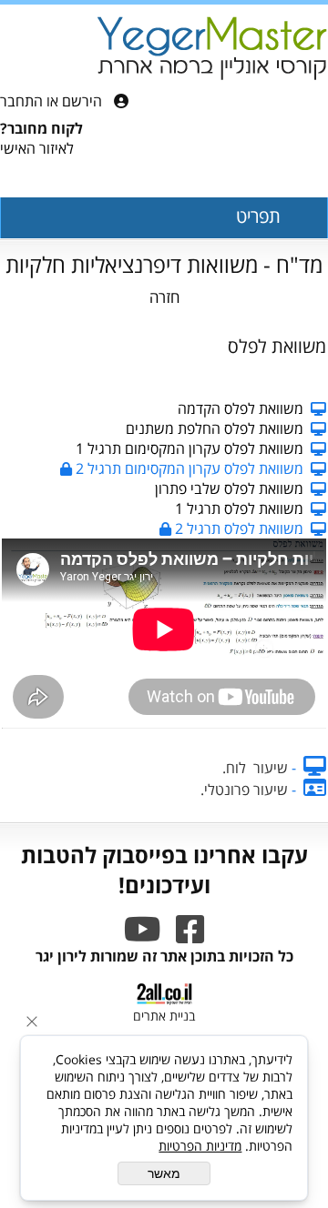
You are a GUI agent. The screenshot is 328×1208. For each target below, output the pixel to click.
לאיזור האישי (37, 148)
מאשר (164, 1173)
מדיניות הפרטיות (200, 1145)
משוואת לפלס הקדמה (240, 408)
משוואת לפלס (277, 346)
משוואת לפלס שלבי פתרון (229, 488)
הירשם (82, 101)
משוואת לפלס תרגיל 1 (239, 508)
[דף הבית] (212, 50)
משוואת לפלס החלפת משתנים (214, 428)
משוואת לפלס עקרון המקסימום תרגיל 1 (189, 448)
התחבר (21, 101)
